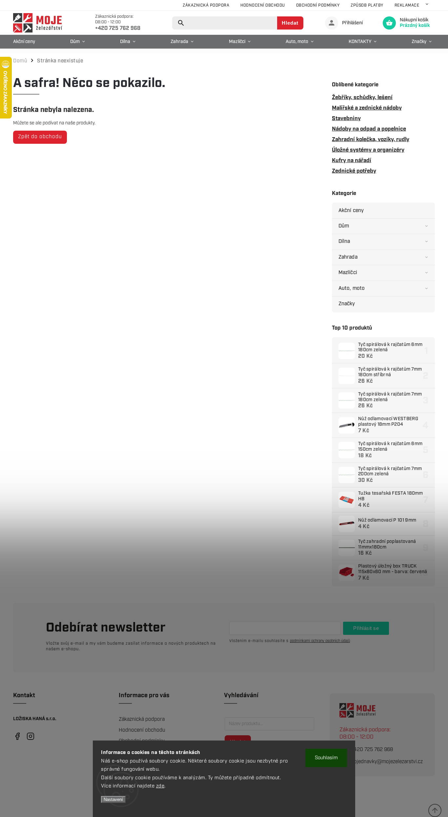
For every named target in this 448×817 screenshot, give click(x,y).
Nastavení (113, 799)
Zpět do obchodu (40, 136)
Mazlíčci (347, 272)
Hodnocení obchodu (262, 5)
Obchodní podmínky (318, 5)
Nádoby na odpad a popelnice (369, 129)
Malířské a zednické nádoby (367, 108)
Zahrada (347, 257)
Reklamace (407, 5)
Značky (346, 303)
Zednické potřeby (354, 171)
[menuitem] (25, 42)
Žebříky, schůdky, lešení (362, 97)
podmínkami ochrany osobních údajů (320, 640)
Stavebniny (346, 118)
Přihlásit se (366, 628)
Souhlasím (326, 758)
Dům (343, 226)
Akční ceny (351, 210)
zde (160, 786)
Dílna (344, 241)
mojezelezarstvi (17, 736)
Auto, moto (351, 288)
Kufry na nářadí (351, 160)
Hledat (290, 23)
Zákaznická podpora (206, 5)
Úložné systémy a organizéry (368, 150)
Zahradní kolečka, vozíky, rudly (370, 139)
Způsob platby (367, 5)
